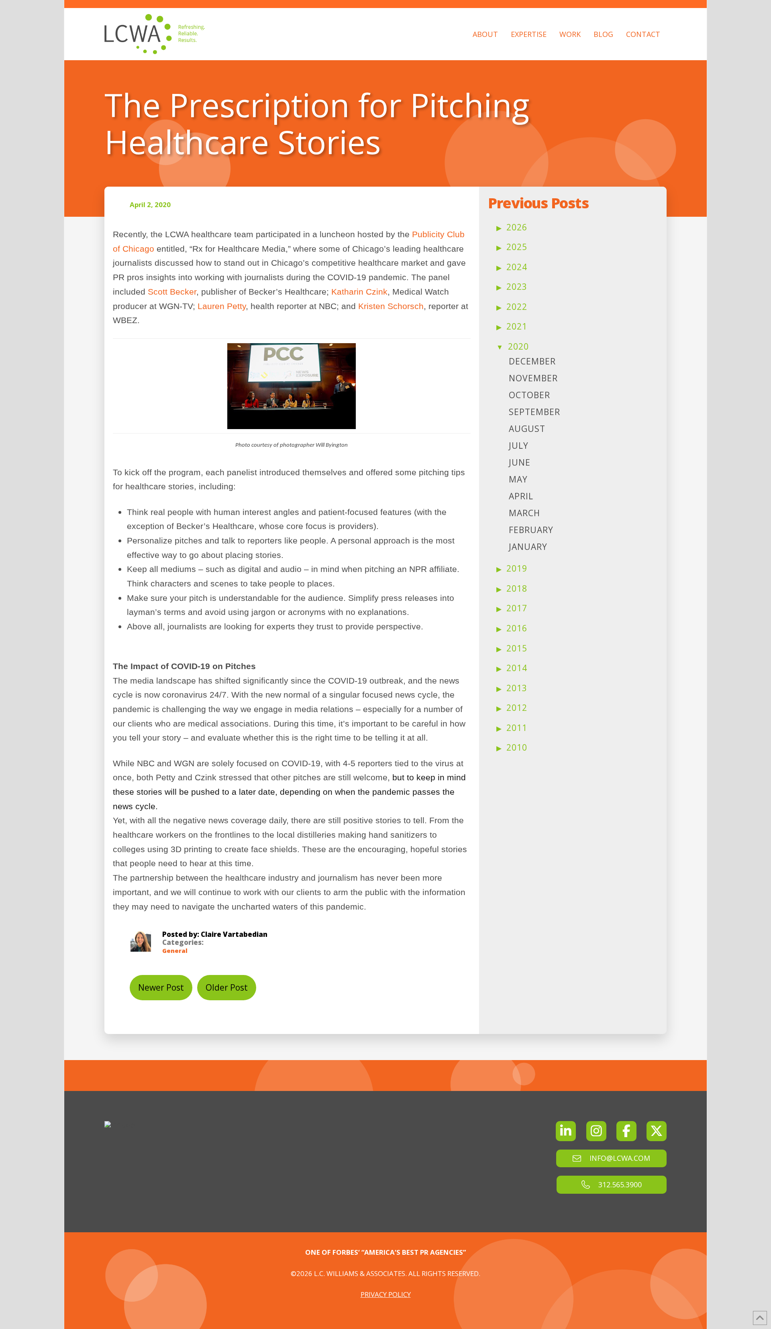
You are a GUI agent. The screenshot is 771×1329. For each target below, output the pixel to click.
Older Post (227, 987)
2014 (516, 668)
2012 (516, 707)
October (529, 395)
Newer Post (161, 987)
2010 (516, 747)
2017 (516, 608)
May (518, 479)
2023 (516, 286)
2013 (516, 688)
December (532, 361)
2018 (516, 588)
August (527, 428)
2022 (516, 306)
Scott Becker (172, 291)
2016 (516, 628)
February (531, 529)
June (519, 462)
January (528, 546)
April (521, 496)
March (524, 513)
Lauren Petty (222, 306)
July (518, 445)
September (534, 411)
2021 (516, 326)
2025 (516, 246)
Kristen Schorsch (391, 306)
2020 (518, 346)
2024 (516, 267)
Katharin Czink (359, 291)
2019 (516, 568)
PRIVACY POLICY (386, 1294)
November (533, 378)
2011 (516, 727)
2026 (516, 227)
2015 (516, 648)
